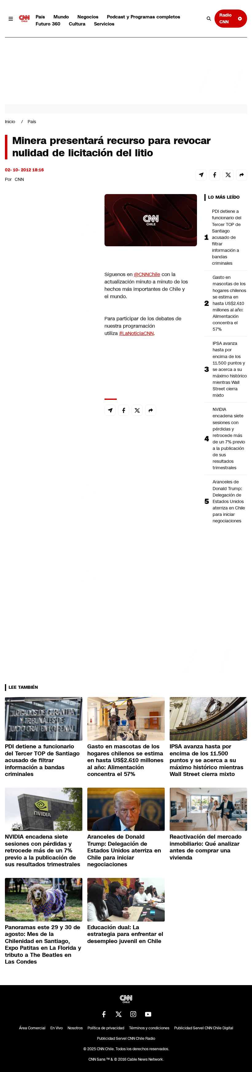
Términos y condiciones (149, 1028)
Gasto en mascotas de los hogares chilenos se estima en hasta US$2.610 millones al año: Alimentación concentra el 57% (229, 303)
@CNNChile (147, 274)
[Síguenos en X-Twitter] (119, 1014)
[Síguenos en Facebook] (104, 1014)
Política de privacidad (106, 1028)
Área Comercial (32, 1028)
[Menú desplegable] (11, 19)
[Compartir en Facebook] (214, 175)
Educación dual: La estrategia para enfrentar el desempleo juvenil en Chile (125, 934)
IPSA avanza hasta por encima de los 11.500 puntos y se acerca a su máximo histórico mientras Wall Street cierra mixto (230, 369)
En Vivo (56, 1028)
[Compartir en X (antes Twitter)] (228, 175)
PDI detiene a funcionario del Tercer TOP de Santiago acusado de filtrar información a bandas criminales (226, 237)
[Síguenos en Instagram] (133, 1014)
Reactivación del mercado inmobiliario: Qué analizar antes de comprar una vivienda (206, 847)
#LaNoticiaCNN (136, 333)
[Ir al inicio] (24, 18)
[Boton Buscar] (209, 18)
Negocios (87, 17)
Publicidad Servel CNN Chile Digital (203, 1028)
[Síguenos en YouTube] (148, 1014)
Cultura (77, 24)
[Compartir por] (241, 175)
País (40, 17)
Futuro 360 (48, 24)
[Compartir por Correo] (201, 175)
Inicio (10, 122)
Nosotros (75, 1028)
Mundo (61, 17)
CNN (19, 179)
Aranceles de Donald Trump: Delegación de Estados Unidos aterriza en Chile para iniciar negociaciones (229, 501)
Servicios (104, 24)
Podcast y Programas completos (143, 17)
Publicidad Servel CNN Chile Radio (126, 1038)
